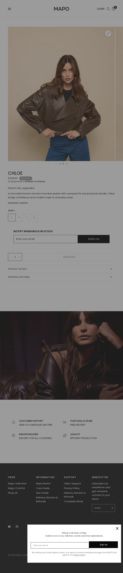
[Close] (117, 528)
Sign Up (103, 544)
